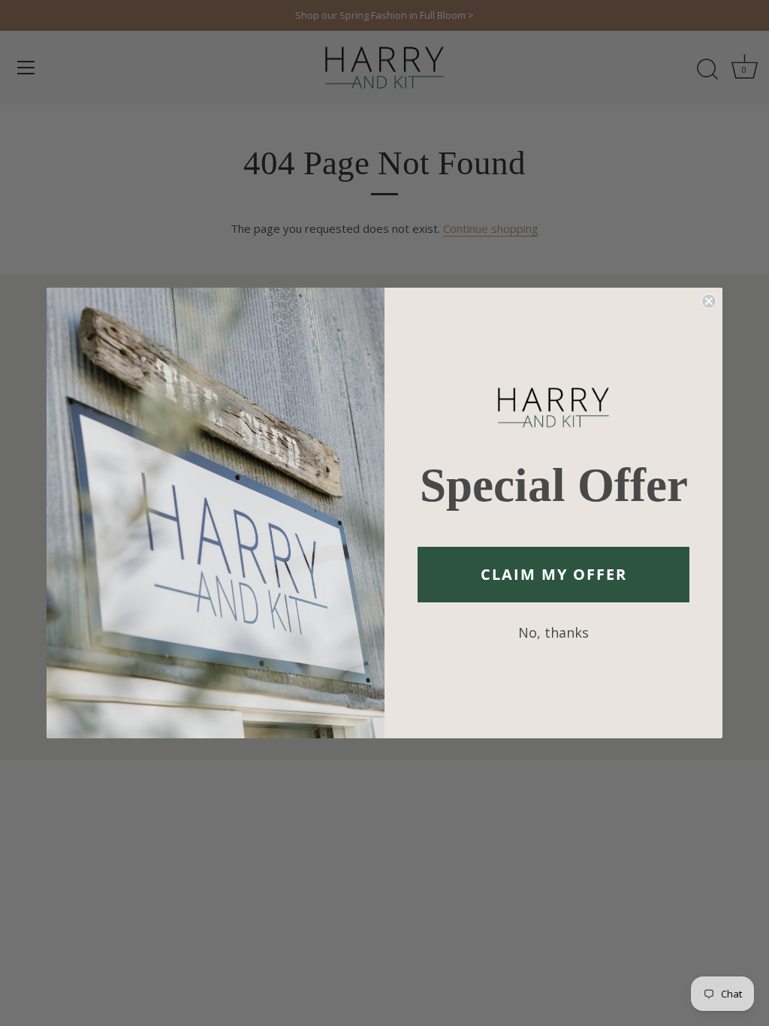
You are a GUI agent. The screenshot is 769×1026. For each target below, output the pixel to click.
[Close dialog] (708, 301)
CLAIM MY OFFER (554, 574)
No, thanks (553, 632)
